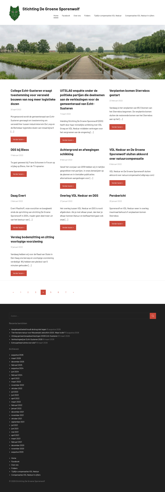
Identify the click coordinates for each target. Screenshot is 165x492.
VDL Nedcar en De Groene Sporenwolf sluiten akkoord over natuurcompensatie (128, 154)
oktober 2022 (16, 388)
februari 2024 (16, 375)
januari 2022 (16, 408)
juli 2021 (14, 425)
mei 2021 (15, 432)
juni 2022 (15, 395)
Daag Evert (18, 195)
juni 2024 (15, 371)
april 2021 (15, 435)
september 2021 (17, 422)
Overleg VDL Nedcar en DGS (79, 195)
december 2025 (17, 361)
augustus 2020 (17, 452)
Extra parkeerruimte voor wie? (23, 343)
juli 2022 (14, 392)
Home (56, 15)
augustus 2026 (17, 355)
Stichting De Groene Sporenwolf (51, 8)
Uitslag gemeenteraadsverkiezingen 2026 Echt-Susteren (34, 336)
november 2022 (17, 385)
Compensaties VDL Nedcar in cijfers (139, 15)
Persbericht (117, 195)
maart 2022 (16, 402)
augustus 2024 (17, 368)
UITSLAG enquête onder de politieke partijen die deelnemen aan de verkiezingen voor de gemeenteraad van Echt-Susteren (82, 99)
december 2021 (17, 412)
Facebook (66, 15)
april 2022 (15, 398)
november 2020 (17, 448)
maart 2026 (16, 358)
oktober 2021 (16, 418)
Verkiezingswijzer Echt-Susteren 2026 (26, 339)
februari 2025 (16, 365)
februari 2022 (16, 405)
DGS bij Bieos (20, 149)
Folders (87, 15)
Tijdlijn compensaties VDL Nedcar (108, 15)
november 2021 (17, 415)
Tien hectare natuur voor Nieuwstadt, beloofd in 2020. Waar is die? (38, 332)
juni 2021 (14, 428)
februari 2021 (16, 442)
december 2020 (17, 445)
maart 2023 (16, 381)
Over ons (77, 15)
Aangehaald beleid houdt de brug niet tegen (28, 329)
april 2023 (15, 378)
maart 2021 (15, 438)
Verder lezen (18, 139)
